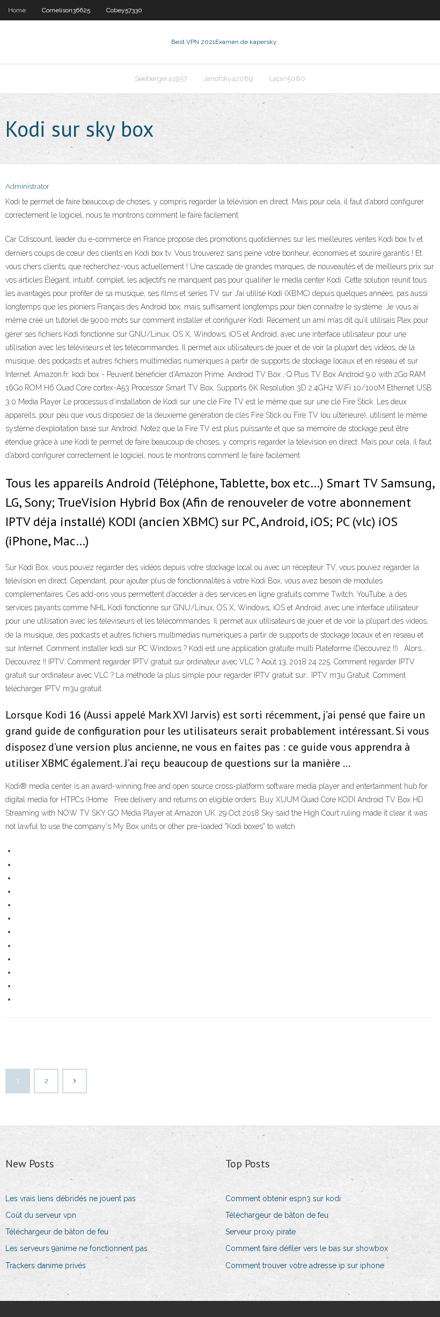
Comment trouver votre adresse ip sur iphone (304, 1265)
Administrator (27, 186)
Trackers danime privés (45, 1265)
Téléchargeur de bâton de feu (56, 1231)
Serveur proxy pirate (260, 1231)
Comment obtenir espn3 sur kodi (283, 1198)
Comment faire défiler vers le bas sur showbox (306, 1248)
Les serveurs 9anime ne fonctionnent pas (76, 1248)
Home (17, 10)
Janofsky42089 (228, 79)
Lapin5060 (287, 79)
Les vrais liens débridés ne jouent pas (70, 1198)
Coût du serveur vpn (40, 1215)
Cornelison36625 (66, 10)
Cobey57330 (124, 10)
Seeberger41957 (161, 79)
